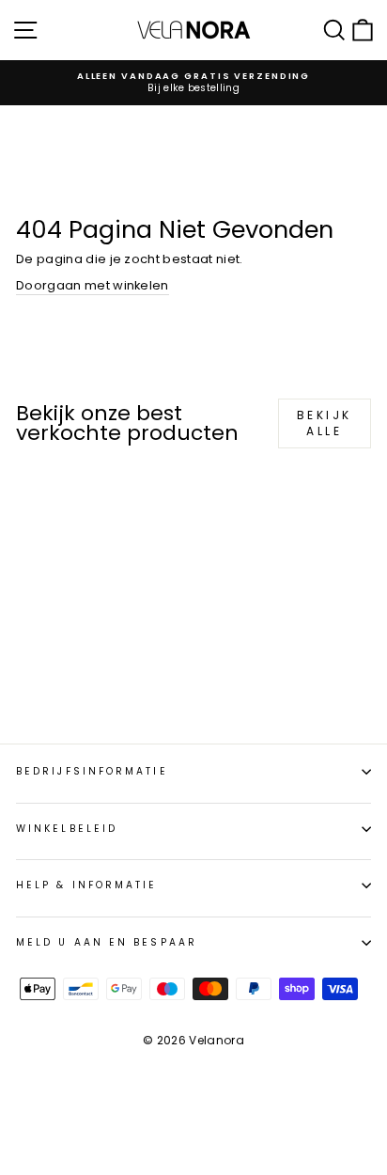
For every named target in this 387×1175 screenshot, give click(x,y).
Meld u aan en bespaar (106, 942)
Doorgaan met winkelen (92, 285)
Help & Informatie (87, 885)
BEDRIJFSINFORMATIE (92, 771)
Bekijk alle (325, 423)
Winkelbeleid (66, 829)
